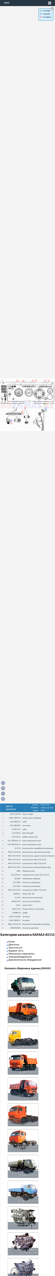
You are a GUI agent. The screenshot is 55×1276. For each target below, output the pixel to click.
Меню (6, 3)
